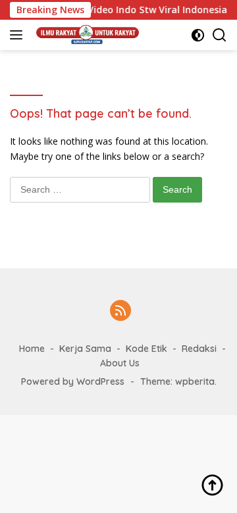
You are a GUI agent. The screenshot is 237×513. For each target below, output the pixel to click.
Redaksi (199, 348)
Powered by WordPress (72, 381)
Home (32, 348)
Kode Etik (146, 348)
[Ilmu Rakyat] (86, 35)
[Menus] (19, 35)
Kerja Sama (85, 348)
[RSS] (120, 311)
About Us (120, 363)
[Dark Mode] (197, 35)
